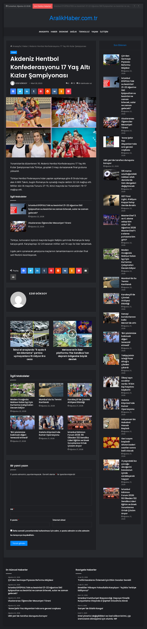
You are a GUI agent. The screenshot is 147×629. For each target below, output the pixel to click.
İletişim (104, 32)
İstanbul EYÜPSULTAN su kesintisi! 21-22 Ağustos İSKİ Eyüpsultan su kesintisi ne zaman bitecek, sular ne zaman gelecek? (58, 209)
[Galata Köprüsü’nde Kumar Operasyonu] (51, 422)
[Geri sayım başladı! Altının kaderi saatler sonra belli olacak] (111, 442)
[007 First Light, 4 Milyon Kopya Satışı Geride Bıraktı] (111, 200)
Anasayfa (44, 32)
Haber (54, 32)
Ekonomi (63, 32)
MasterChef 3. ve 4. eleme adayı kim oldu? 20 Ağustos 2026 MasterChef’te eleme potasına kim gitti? (128, 227)
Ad (12, 509)
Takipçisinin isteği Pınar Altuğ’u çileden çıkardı (127, 361)
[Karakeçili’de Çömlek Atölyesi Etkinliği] (80, 390)
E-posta (14, 520)
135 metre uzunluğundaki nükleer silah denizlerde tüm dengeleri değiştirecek (129, 179)
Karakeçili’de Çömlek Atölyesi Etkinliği (79, 401)
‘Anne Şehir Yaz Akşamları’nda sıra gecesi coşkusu (129, 143)
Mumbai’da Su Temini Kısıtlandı (50, 401)
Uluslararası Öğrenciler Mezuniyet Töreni (72, 6)
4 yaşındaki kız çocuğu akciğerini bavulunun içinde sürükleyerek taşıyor (129, 469)
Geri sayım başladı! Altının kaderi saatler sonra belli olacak (128, 444)
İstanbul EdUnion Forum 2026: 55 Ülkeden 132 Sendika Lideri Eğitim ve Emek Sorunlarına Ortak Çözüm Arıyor (78, 439)
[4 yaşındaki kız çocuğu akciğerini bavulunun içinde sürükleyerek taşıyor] (111, 464)
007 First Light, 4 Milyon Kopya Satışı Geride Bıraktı (128, 201)
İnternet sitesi (59, 520)
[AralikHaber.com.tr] (73, 18)
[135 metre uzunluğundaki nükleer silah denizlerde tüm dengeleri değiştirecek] (111, 175)
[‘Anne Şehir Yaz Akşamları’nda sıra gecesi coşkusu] (111, 141)
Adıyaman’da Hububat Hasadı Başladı (128, 424)
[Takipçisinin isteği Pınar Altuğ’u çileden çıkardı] (111, 359)
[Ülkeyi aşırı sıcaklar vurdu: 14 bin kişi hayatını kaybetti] (111, 381)
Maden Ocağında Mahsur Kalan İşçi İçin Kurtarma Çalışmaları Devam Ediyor (21, 403)
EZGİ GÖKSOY (21, 83)
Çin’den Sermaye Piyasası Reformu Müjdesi (126, 61)
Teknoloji (84, 32)
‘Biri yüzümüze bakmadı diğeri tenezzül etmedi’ (19, 435)
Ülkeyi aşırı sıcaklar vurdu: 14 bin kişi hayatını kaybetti (127, 383)
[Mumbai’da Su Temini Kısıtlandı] (51, 390)
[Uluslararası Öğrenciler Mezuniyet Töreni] (18, 226)
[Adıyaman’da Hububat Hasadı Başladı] (111, 423)
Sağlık (73, 32)
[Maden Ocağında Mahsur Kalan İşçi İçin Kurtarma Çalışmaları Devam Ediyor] (22, 390)
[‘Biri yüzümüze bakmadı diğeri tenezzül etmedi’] (22, 422)
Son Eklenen (120, 45)
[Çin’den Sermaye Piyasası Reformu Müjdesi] (111, 59)
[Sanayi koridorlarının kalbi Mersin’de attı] (111, 317)
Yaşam (94, 32)
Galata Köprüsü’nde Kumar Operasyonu (49, 433)
